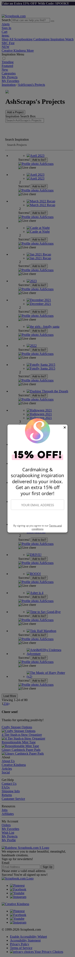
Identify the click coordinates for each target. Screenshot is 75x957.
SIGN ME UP (37, 517)
